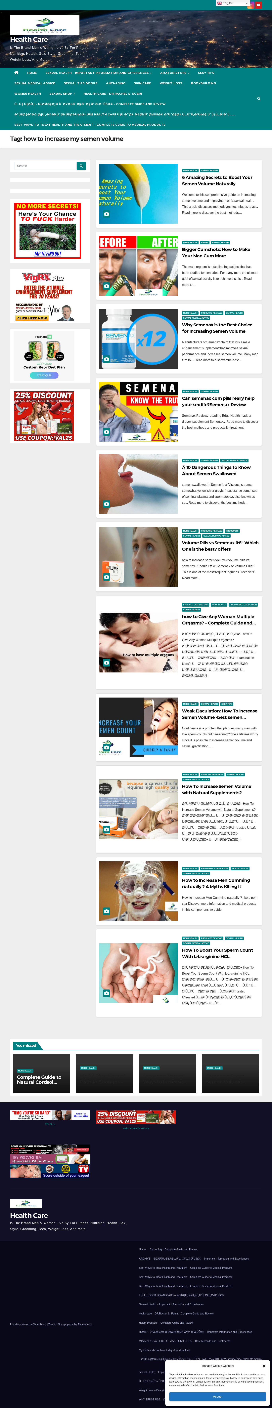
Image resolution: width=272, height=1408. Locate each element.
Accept (217, 1396)
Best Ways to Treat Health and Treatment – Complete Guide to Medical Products (89, 125)
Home (142, 1249)
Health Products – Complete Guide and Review (166, 1322)
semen (204, 242)
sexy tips (206, 73)
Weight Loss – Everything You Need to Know (165, 1390)
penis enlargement (212, 774)
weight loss (171, 83)
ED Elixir (50, 1124)
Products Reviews (211, 313)
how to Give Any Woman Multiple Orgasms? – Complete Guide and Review (218, 623)
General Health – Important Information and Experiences (171, 1304)
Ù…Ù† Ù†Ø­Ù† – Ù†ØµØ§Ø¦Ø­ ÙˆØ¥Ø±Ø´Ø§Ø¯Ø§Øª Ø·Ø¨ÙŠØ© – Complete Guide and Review (89, 104)
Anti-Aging (115, 83)
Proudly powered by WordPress (28, 1324)
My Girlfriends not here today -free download (164, 1350)
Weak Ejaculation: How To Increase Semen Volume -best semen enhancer (219, 717)
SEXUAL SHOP (61, 94)
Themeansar (85, 1324)
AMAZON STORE (174, 73)
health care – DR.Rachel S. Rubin (113, 94)
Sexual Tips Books (81, 83)
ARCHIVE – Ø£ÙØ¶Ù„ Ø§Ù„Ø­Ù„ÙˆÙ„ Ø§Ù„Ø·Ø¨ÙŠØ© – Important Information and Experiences (194, 1258)
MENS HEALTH (190, 170)
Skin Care (142, 83)
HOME (32, 73)
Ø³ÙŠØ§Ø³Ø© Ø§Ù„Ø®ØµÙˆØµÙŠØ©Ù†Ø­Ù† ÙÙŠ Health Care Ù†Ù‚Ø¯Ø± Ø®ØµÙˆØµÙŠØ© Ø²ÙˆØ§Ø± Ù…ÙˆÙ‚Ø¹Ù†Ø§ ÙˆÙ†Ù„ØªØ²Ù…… (124, 114)
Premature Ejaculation (243, 605)
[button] (264, 1366)
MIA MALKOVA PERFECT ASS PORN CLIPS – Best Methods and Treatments (184, 1341)
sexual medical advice (34, 83)
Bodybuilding (203, 83)
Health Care (29, 39)
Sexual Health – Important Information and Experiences (98, 73)
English (227, 3)
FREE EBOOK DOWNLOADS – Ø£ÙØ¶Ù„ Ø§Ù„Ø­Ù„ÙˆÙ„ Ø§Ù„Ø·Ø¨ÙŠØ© (181, 1295)
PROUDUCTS (232, 531)
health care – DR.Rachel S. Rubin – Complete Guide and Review (176, 1313)
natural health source (136, 1128)
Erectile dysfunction (195, 605)
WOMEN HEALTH (27, 94)
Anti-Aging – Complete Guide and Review (173, 1249)
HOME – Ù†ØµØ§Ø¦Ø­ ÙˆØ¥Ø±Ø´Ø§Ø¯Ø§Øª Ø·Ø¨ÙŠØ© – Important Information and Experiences (195, 1331)
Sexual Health (209, 170)
